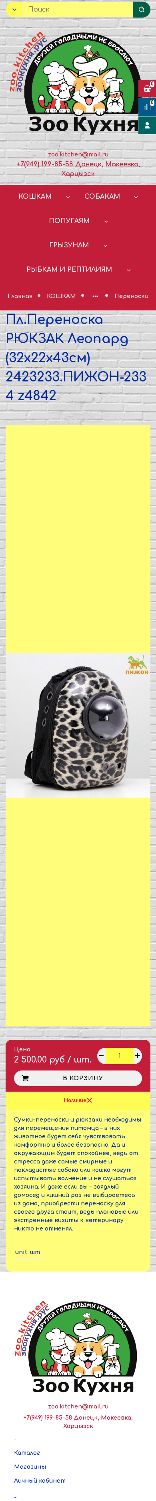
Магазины (30, 1467)
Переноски (131, 296)
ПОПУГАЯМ (69, 221)
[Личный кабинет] (147, 125)
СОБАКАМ (102, 196)
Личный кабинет (40, 1481)
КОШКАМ (35, 196)
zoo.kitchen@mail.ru (78, 155)
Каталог (27, 1453)
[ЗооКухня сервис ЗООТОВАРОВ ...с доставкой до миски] (78, 81)
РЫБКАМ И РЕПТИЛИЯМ (69, 269)
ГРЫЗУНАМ (69, 245)
